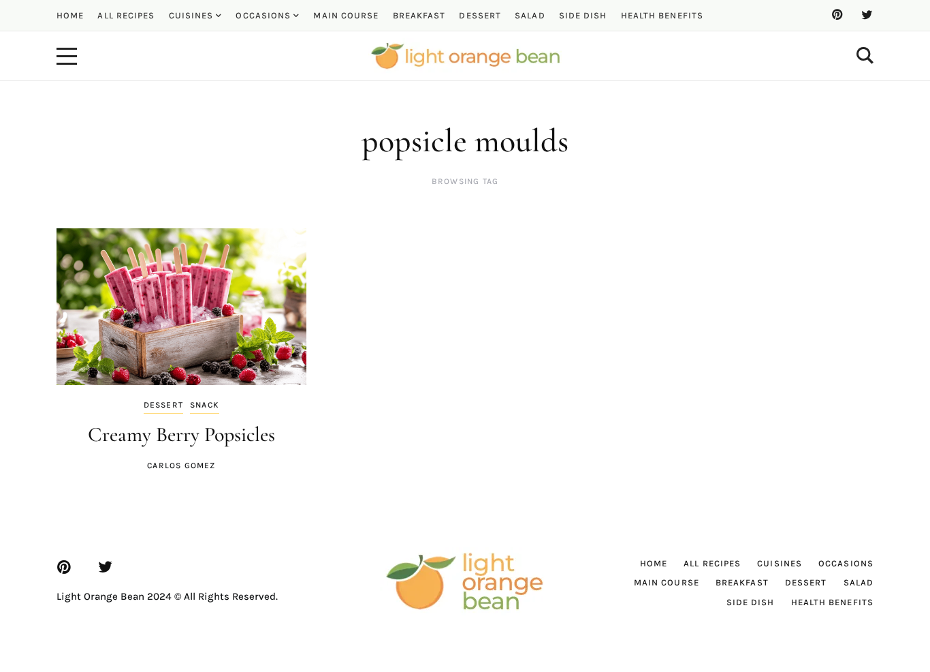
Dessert (163, 405)
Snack (204, 405)
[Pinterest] (837, 15)
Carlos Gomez (181, 465)
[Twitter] (867, 15)
